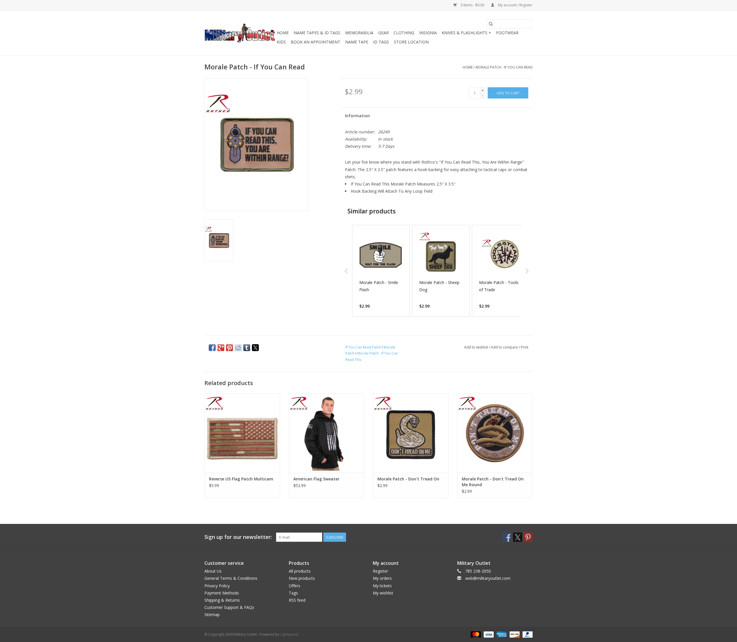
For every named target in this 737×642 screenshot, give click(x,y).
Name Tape (356, 42)
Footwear (507, 32)
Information (357, 115)
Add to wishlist (476, 347)
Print (524, 347)
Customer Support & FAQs (229, 607)
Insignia (428, 32)
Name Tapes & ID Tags (317, 32)
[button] (346, 271)
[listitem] (381, 271)
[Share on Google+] (220, 347)
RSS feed (297, 600)
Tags (293, 593)
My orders (382, 578)
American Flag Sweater (316, 479)
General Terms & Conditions (230, 578)
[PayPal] (527, 634)
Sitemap (212, 614)
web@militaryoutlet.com (487, 578)
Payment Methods (221, 593)
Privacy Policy (217, 585)
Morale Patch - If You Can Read (504, 67)
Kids (281, 42)
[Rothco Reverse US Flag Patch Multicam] (242, 433)
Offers (294, 585)
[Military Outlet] (239, 33)
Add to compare (505, 347)
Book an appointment (315, 42)
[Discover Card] (514, 634)
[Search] (491, 24)
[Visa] (488, 634)
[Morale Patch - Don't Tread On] (411, 433)
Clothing (404, 32)
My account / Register (515, 5)
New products (302, 578)
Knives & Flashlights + (466, 32)
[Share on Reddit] (238, 347)
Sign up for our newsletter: (238, 537)
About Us (213, 571)
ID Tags (381, 42)
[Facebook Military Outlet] (507, 537)
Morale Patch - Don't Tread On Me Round (493, 481)
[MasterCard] (475, 634)
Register (380, 571)
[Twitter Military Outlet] (517, 537)
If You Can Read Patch (363, 347)
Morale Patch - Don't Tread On (408, 479)
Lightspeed (289, 634)
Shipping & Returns (222, 600)
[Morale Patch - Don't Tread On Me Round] (495, 433)
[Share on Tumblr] (246, 347)
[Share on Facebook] (212, 347)
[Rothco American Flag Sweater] (326, 433)
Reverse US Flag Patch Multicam (241, 479)
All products (300, 571)
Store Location (411, 42)
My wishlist (383, 593)
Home (283, 32)
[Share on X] (255, 347)
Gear (383, 32)
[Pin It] (229, 347)
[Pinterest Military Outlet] (528, 537)
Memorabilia (359, 32)
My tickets (382, 585)
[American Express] (501, 634)
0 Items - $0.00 (472, 5)
